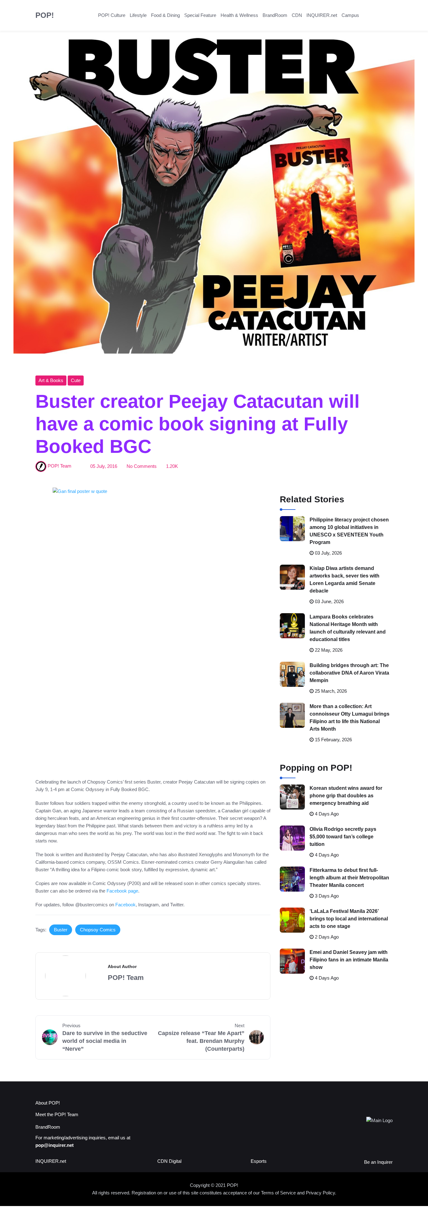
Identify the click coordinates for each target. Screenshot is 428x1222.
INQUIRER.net (321, 15)
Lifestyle (138, 15)
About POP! (47, 1102)
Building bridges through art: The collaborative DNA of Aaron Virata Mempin (349, 673)
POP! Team (59, 466)
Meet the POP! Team (56, 1114)
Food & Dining (165, 15)
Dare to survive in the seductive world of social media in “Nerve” (104, 1041)
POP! (44, 15)
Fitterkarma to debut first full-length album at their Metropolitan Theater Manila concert (349, 877)
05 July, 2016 (103, 466)
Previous (71, 1025)
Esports (259, 1161)
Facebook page (122, 890)
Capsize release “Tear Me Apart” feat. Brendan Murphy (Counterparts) (201, 1041)
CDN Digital (169, 1161)
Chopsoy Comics (98, 929)
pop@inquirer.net (54, 1145)
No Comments (142, 466)
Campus (350, 15)
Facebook (125, 904)
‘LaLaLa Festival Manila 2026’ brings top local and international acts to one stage (349, 919)
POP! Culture (111, 15)
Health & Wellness (239, 15)
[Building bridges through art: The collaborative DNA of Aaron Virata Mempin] (292, 674)
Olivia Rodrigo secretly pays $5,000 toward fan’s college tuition (343, 836)
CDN (297, 15)
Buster (60, 929)
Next (239, 1025)
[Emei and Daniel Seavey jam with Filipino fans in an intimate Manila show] (292, 961)
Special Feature (200, 15)
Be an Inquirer (378, 1162)
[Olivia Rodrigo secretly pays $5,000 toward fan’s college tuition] (292, 838)
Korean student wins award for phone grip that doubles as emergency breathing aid (346, 795)
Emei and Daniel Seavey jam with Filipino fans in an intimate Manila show (349, 960)
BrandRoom (275, 15)
